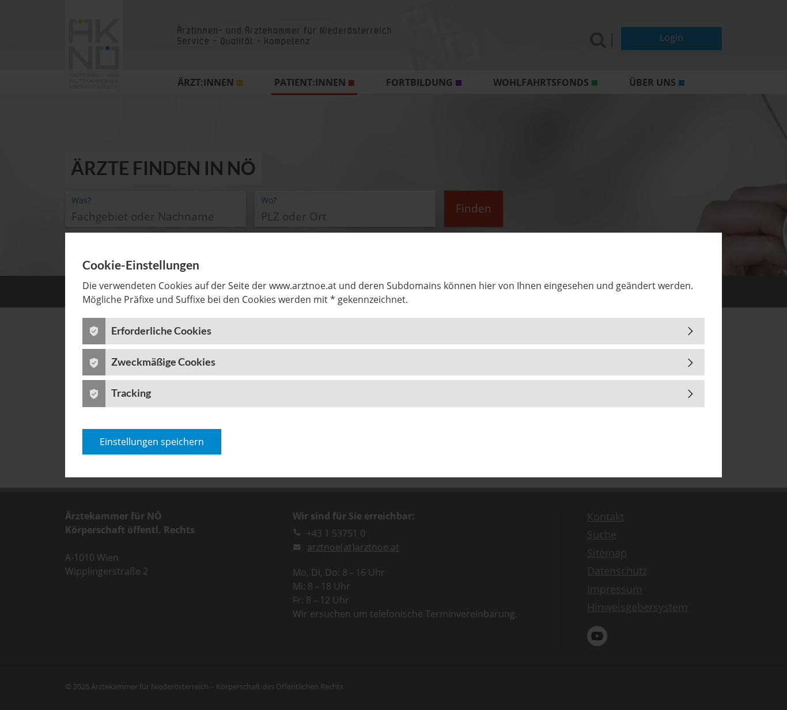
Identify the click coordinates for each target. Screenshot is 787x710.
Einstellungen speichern (152, 441)
